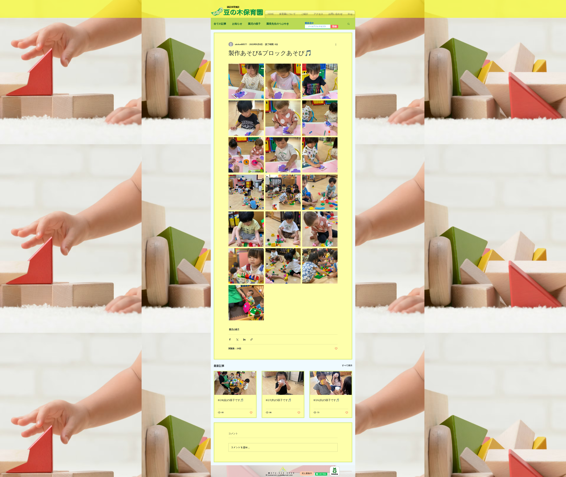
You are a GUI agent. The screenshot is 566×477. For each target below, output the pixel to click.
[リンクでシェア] (251, 339)
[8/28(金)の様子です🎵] (235, 383)
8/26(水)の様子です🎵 (326, 400)
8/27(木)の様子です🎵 (278, 400)
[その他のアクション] (336, 44)
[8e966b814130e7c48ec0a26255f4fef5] (334, 471)
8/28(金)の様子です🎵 (230, 400)
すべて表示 (347, 365)
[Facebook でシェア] (229, 339)
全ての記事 (220, 23)
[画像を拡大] (246, 81)
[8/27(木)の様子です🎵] (283, 383)
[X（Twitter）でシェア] (237, 339)
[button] (287, 14)
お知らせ (237, 23)
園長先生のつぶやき (277, 23)
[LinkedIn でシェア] (244, 339)
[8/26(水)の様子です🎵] (331, 383)
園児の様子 (254, 23)
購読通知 (309, 23)
